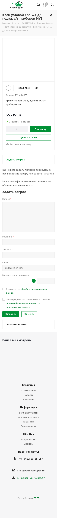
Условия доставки (28, 417)
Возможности (28, 426)
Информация (28, 407)
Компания (28, 385)
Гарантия (28, 421)
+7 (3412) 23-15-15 (30, 458)
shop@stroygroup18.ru (31, 470)
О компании (29, 390)
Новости (28, 394)
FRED (36, 498)
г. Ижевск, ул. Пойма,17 (31, 477)
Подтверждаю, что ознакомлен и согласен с (29, 303)
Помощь (28, 433)
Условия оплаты (28, 412)
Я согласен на (26, 291)
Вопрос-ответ (28, 439)
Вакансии (28, 399)
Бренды (28, 443)
